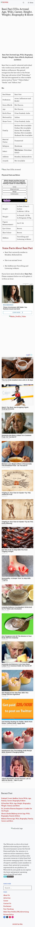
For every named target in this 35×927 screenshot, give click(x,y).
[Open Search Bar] (23, 3)
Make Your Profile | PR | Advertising (16, 912)
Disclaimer (7, 906)
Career (5, 901)
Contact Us (7, 903)
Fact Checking (8, 909)
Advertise (6, 898)
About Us (6, 895)
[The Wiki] (4, 3)
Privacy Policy (8, 914)
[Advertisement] (17, 35)
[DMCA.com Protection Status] (8, 877)
